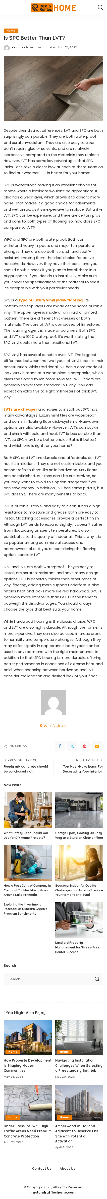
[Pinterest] (85, 746)
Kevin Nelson (22, 47)
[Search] (100, 7)
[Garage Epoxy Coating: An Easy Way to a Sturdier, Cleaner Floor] (79, 810)
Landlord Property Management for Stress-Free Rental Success (77, 947)
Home (11, 30)
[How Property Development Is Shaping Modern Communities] (28, 1038)
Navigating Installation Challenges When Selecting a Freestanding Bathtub (79, 1065)
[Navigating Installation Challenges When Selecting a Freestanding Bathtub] (79, 1038)
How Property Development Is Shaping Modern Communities (28, 1065)
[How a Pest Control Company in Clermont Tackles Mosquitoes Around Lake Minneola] (28, 863)
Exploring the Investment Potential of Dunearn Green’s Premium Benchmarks (25, 909)
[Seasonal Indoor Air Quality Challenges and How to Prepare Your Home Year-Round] (79, 863)
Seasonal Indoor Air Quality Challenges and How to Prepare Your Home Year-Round (79, 890)
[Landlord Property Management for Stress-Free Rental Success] (79, 920)
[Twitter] (72, 746)
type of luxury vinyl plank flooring (51, 300)
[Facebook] (60, 746)
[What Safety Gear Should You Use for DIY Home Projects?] (28, 810)
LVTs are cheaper (20, 409)
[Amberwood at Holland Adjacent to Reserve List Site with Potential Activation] (79, 1103)
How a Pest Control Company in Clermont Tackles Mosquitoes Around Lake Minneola (27, 890)
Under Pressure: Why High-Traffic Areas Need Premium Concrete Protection (28, 1131)
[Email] (97, 746)
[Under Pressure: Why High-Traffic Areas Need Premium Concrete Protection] (28, 1103)
